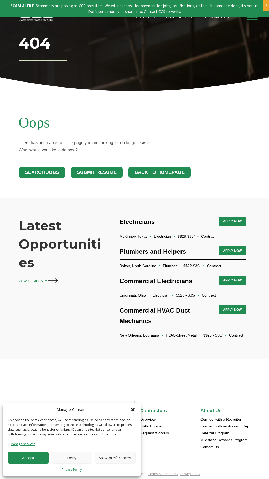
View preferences (115, 457)
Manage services (23, 444)
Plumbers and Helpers (153, 251)
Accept (28, 457)
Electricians (137, 221)
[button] (133, 409)
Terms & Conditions (163, 474)
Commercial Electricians (156, 280)
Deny (71, 457)
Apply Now (232, 221)
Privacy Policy (72, 469)
